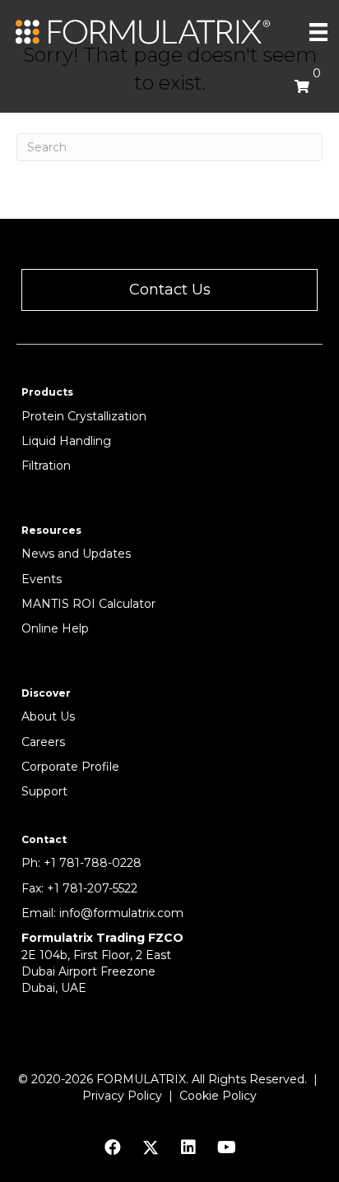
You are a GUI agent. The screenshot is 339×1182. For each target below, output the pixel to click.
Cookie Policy (218, 1095)
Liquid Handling (66, 440)
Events (41, 579)
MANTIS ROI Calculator (88, 603)
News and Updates (76, 553)
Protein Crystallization (83, 416)
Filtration (46, 465)
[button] (169, 290)
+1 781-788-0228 (93, 862)
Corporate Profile (70, 766)
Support (44, 791)
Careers (43, 742)
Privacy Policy (122, 1095)
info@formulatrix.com (121, 913)
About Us (48, 716)
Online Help (55, 628)
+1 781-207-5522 (92, 888)
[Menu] (318, 32)
